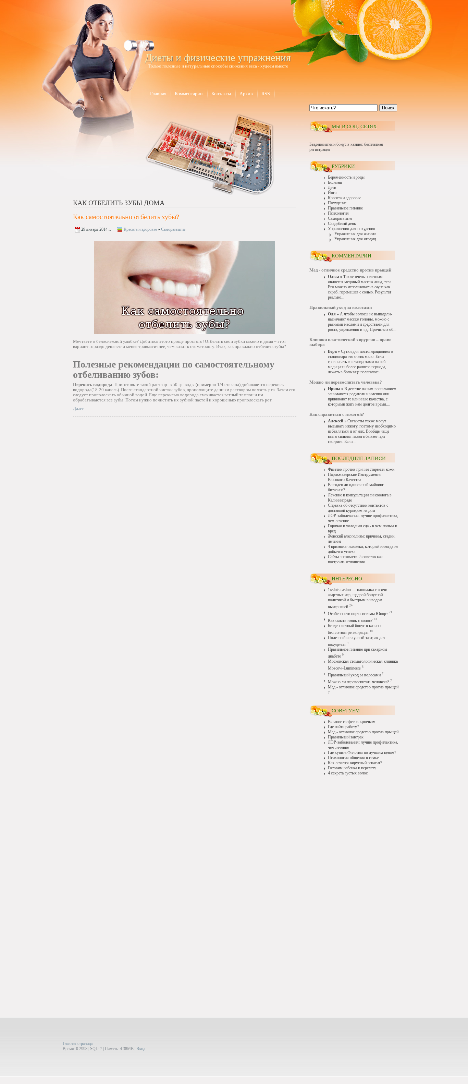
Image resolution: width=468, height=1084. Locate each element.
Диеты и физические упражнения (218, 57)
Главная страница (78, 1043)
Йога (332, 193)
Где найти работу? (343, 727)
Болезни (335, 182)
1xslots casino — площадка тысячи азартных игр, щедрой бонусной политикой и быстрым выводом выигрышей (357, 598)
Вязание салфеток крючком (351, 722)
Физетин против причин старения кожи (361, 469)
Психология (338, 213)
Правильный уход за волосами (354, 675)
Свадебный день (342, 223)
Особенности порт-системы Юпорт (358, 614)
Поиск (388, 107)
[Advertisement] (354, 887)
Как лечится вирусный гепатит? (355, 763)
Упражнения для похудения (351, 229)
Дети (332, 187)
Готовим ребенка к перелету (352, 768)
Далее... (80, 408)
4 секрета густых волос (348, 773)
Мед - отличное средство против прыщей (363, 687)
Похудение (337, 203)
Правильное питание (345, 208)
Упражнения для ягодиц (355, 239)
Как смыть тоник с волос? (350, 620)
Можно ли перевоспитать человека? (358, 682)
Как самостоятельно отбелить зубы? (126, 216)
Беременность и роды (346, 177)
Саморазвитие (173, 229)
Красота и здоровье (140, 229)
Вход (140, 1048)
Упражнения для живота (355, 234)
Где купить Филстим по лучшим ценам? (362, 752)
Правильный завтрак (346, 737)
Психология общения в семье (353, 758)
